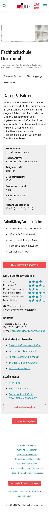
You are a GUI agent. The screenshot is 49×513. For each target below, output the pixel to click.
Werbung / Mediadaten (27, 450)
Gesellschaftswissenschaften (25, 345)
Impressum (38, 473)
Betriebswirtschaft (19, 388)
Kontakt (21, 445)
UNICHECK (36, 491)
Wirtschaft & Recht (19, 368)
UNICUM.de (12, 491)
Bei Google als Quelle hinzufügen (24, 483)
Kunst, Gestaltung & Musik (24, 356)
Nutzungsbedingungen (20, 468)
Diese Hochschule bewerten (24, 264)
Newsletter (31, 445)
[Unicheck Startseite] (23, 6)
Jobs (14, 473)
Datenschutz (38, 468)
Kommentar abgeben (24, 421)
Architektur (15, 382)
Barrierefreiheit (24, 473)
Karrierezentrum (25, 496)
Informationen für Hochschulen (27, 459)
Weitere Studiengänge (24, 407)
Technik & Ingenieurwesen (23, 362)
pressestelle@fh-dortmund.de (28, 330)
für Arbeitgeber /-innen (27, 464)
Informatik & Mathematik (23, 351)
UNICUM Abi (25, 491)
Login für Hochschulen (27, 454)
